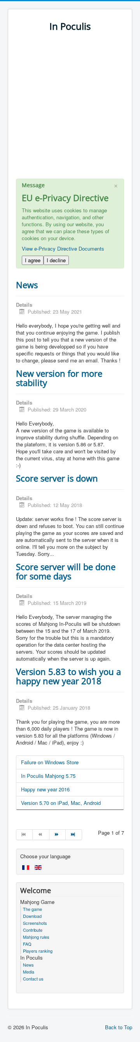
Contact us (33, 978)
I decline (56, 260)
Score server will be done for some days (66, 571)
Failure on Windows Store (50, 762)
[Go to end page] (74, 834)
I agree (32, 260)
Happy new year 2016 (45, 789)
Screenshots (35, 923)
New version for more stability (59, 377)
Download (32, 916)
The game (32, 909)
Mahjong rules (36, 937)
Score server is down (57, 478)
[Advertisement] (70, 109)
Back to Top (118, 1027)
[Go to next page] (57, 834)
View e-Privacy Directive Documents (63, 248)
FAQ (27, 944)
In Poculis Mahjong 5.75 (48, 775)
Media (28, 972)
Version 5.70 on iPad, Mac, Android (61, 802)
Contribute (32, 930)
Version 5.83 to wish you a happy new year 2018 (68, 676)
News (27, 284)
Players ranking (37, 951)
